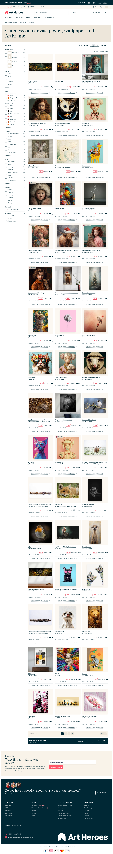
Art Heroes (88, 802)
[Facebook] (18, 825)
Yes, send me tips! (56, 767)
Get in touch (102, 793)
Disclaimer (52, 846)
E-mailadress (53, 759)
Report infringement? (61, 846)
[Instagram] (12, 825)
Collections (18, 17)
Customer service (65, 802)
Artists (28, 17)
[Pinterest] (15, 825)
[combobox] (51, 12)
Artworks (8, 17)
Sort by (104, 45)
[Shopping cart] (106, 12)
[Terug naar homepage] (14, 12)
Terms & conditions (43, 846)
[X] (20, 825)
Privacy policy (71, 846)
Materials (37, 17)
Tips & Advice (48, 17)
